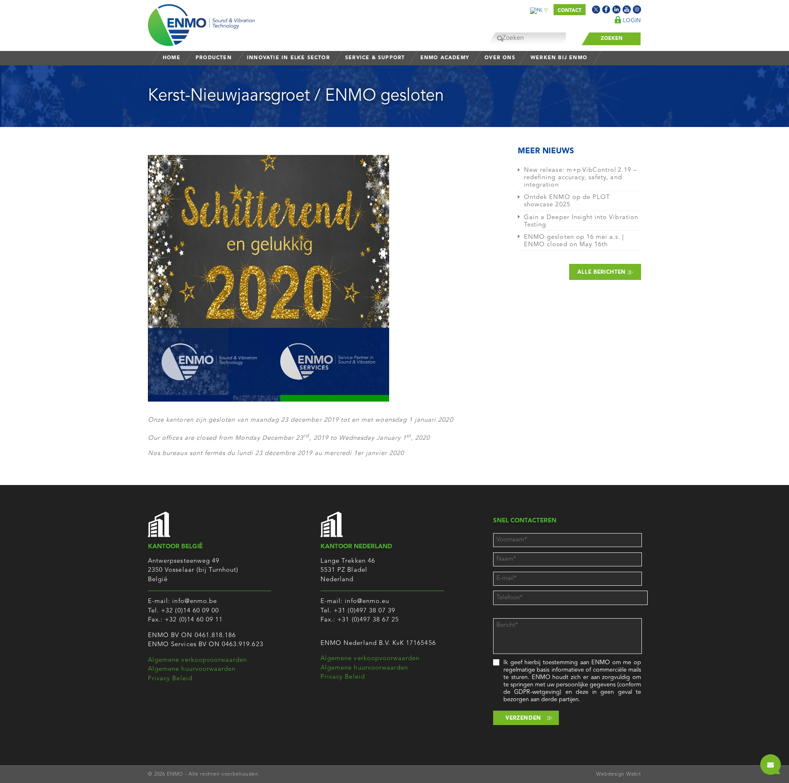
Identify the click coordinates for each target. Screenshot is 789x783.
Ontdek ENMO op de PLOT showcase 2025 (567, 201)
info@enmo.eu (367, 601)
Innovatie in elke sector (288, 57)
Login (631, 20)
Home (171, 57)
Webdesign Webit (618, 774)
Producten (214, 57)
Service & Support (375, 57)
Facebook (606, 9)
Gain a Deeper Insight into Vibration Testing (581, 221)
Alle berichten (602, 272)
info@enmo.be (194, 601)
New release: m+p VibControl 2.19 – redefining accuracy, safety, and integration (580, 177)
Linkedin (616, 9)
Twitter (596, 9)
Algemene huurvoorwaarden (191, 669)
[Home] (201, 23)
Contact (569, 10)
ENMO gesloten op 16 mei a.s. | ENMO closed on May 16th (574, 241)
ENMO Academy (444, 57)
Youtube (627, 9)
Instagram (637, 9)
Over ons (499, 57)
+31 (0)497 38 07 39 (364, 611)
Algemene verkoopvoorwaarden (197, 660)
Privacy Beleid (170, 679)
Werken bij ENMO (559, 57)
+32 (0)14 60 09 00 (190, 611)
